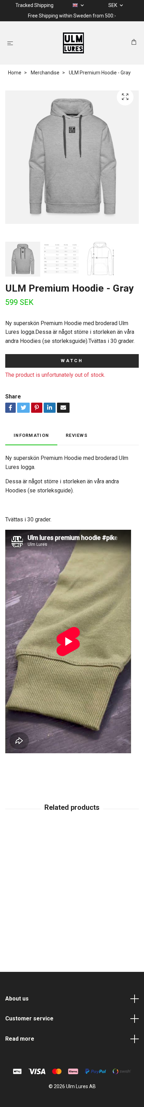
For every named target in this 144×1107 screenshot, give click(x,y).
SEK (113, 5)
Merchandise (45, 72)
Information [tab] (31, 435)
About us (17, 998)
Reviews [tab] (76, 435)
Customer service (29, 1018)
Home (14, 72)
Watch (72, 360)
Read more (19, 1038)
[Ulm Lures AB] (74, 43)
